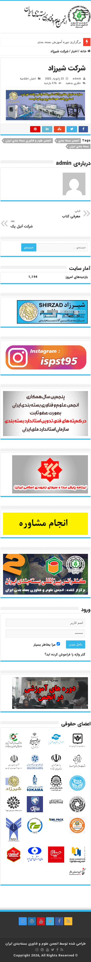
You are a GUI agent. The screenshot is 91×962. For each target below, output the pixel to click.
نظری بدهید (73, 83)
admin (77, 78)
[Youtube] (41, 921)
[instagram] (23, 921)
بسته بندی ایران (79, 146)
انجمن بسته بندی (68, 141)
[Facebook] (59, 921)
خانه (83, 51)
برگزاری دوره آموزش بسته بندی (59, 42)
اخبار (74, 51)
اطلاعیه (24, 78)
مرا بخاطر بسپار (45, 644)
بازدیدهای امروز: (76, 277)
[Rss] (68, 921)
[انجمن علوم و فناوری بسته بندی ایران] (45, 16)
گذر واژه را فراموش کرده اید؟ (64, 654)
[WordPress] (32, 921)
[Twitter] (50, 921)
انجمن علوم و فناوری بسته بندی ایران (28, 141)
